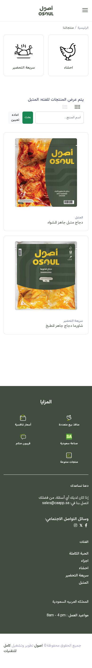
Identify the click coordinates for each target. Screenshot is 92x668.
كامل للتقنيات (10, 648)
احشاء (68, 67)
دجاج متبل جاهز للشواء (65, 223)
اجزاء (84, 561)
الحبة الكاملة (78, 553)
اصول (38, 646)
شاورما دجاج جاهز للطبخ (64, 326)
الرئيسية (83, 28)
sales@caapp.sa (55, 503)
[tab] (77, 107)
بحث (28, 117)
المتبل (79, 217)
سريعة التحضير (24, 67)
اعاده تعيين (15, 117)
